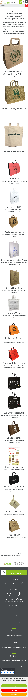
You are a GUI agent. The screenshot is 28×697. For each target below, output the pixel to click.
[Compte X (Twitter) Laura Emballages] (13, 583)
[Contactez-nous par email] (9, 594)
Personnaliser (14, 694)
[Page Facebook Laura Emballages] (5, 583)
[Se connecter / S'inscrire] (23, 2)
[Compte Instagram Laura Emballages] (22, 583)
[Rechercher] (26, 5)
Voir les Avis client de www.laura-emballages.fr (12, 666)
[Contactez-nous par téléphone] (19, 594)
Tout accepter (14, 686)
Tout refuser (14, 690)
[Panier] (20, 2)
